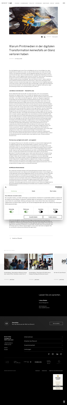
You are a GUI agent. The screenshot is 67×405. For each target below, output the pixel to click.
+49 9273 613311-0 (8, 343)
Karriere (57, 3)
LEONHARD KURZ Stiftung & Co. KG (38, 177)
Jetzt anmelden (56, 323)
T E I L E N (54, 37)
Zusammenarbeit (24, 3)
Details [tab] (33, 191)
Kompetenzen (46, 3)
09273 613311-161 (43, 306)
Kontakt (52, 3)
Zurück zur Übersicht (17, 238)
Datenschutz (44, 370)
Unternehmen (38, 3)
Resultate (31, 3)
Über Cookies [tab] (53, 191)
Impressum (37, 370)
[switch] (26, 212)
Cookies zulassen (53, 217)
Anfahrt (6, 347)
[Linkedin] (45, 37)
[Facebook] (42, 37)
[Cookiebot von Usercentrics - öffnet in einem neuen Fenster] (56, 187)
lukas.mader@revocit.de (44, 307)
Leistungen (27, 349)
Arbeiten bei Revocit (30, 341)
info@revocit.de (7, 344)
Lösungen (17, 3)
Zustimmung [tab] (14, 191)
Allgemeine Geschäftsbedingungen (56, 370)
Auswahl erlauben (33, 217)
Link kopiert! (33, 367)
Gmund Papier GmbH (22, 177)
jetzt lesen (12, 279)
